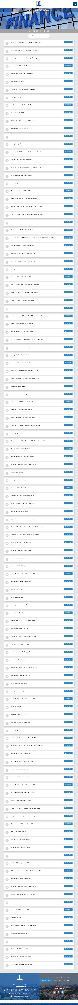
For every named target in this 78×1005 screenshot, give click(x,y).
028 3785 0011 (58, 988)
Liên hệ (73, 980)
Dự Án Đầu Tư (68, 977)
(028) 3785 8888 (26, 993)
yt (54, 992)
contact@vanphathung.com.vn (21, 996)
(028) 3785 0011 (16, 993)
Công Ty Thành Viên (57, 977)
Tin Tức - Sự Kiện (57, 980)
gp (58, 992)
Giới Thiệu (47, 977)
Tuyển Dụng (66, 980)
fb (63, 992)
